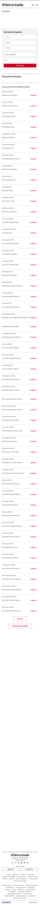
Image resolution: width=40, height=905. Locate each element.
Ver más (20, 619)
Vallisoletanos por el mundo (20, 898)
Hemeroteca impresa (30, 889)
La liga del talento (32, 896)
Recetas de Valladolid (21, 896)
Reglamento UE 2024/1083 (8, 876)
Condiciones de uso (21, 876)
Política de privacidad (33, 876)
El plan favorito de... (28, 894)
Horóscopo (7, 889)
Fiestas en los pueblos (18, 885)
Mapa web (11, 878)
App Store (11, 869)
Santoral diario (31, 887)
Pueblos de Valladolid (9, 896)
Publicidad (4, 878)
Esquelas (6, 11)
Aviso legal (23, 874)
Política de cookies (33, 878)
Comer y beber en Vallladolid (24, 891)
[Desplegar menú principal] (37, 5)
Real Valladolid (12, 891)
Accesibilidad (31, 874)
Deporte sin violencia (21, 887)
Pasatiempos (21, 889)
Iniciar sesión (32, 5)
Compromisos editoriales (22, 878)
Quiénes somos (15, 874)
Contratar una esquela (20, 626)
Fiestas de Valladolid (7, 885)
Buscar (21, 65)
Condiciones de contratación (20, 881)
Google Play (30, 869)
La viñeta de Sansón (10, 887)
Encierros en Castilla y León (31, 885)
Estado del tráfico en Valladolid (14, 894)
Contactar (8, 874)
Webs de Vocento (33, 902)
